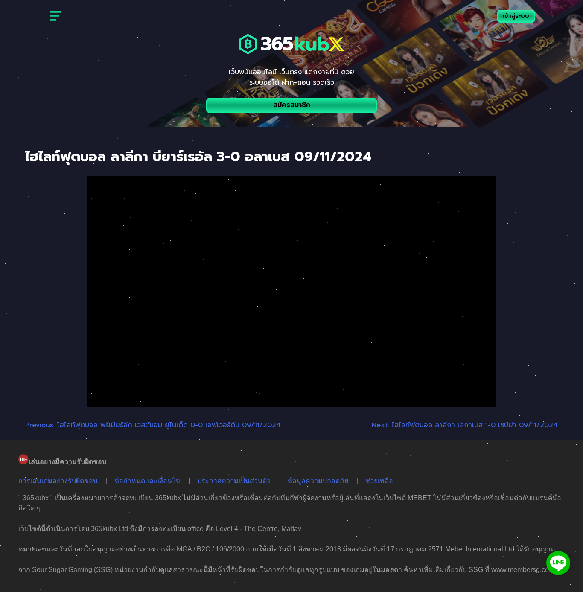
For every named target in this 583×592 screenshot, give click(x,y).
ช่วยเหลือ (379, 480)
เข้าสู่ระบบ (516, 16)
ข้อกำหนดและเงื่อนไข (147, 480)
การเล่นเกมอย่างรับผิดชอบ (57, 480)
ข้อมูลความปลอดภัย (318, 480)
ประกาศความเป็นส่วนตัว (234, 480)
